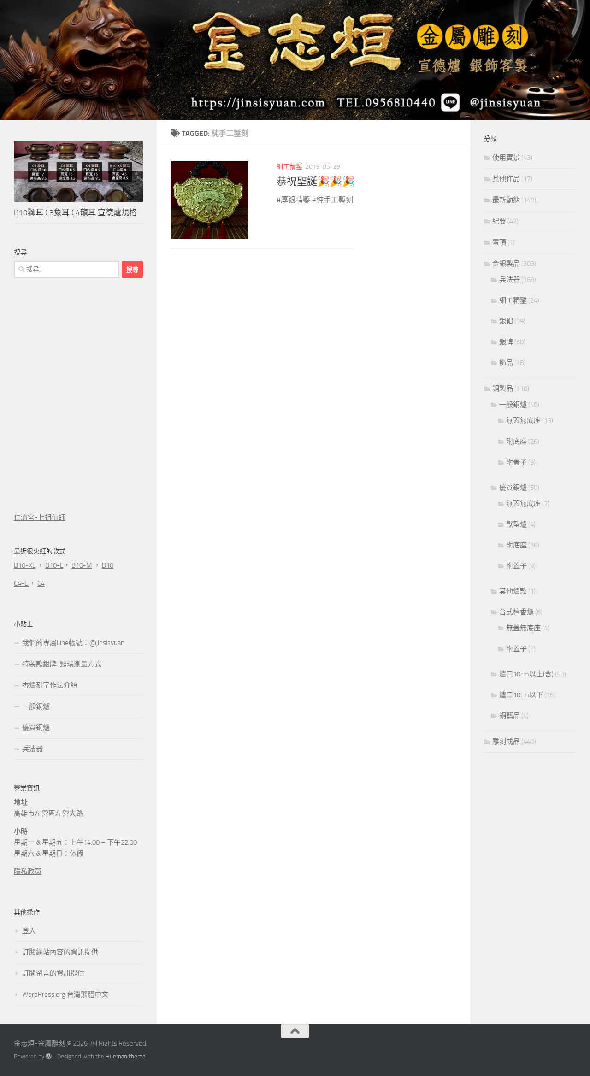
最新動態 (506, 200)
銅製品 (502, 388)
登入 (29, 931)
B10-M (81, 565)
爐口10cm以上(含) (526, 674)
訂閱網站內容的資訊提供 (60, 952)
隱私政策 (27, 871)
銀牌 (506, 342)
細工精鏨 (289, 167)
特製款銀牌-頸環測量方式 (61, 664)
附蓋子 (516, 462)
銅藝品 (509, 715)
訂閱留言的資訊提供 (53, 973)
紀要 (499, 221)
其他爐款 (513, 591)
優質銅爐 (36, 727)
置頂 (499, 242)
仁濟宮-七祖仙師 (39, 517)
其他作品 (506, 179)
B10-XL (24, 565)
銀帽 (506, 321)
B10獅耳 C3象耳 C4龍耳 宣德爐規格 (75, 212)
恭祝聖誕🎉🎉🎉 (315, 182)
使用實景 (506, 157)
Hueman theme (126, 1056)
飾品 (506, 363)
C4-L (21, 583)
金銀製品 (506, 263)
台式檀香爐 (516, 612)
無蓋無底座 (523, 421)
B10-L (54, 565)
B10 (107, 565)
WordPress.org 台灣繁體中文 (65, 994)
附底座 (516, 441)
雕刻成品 (506, 741)
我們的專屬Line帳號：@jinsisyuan (73, 643)
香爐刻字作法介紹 (49, 685)
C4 (41, 583)
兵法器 (32, 749)
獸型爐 (516, 524)
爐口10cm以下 (521, 695)
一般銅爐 (36, 706)
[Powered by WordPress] (49, 1056)
